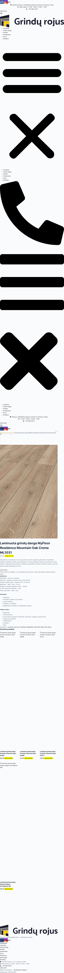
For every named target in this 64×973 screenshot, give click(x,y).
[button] (1, 13)
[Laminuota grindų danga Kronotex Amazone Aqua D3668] (29, 690)
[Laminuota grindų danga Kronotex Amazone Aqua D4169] (9, 690)
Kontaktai (6, 38)
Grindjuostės (7, 34)
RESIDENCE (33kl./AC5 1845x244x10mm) (39, 627)
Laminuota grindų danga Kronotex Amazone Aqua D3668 (28, 753)
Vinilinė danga (7, 30)
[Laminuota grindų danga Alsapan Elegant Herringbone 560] (9, 820)
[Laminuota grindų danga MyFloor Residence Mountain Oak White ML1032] (57, 431)
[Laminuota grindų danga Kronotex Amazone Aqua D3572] (49, 690)
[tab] (3, 576)
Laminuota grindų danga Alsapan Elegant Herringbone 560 (7, 884)
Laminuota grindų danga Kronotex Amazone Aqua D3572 (48, 753)
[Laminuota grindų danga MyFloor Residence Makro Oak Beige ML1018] (55, 431)
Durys (5, 36)
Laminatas (6, 28)
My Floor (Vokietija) (20, 627)
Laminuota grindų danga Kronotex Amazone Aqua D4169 (8, 753)
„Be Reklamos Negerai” (20, 970)
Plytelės (5, 32)
